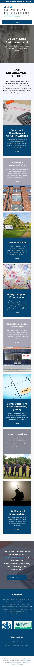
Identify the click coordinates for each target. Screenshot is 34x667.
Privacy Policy (25, 662)
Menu (17, 22)
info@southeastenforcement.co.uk (17, 645)
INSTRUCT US (18, 577)
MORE (17, 151)
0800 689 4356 (26, 1)
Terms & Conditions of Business (13, 662)
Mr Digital (20, 664)
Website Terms (27, 660)
